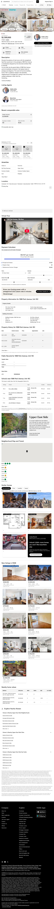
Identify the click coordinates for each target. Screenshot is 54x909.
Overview (11, 5)
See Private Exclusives (35, 554)
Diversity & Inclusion (23, 838)
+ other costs (8, 53)
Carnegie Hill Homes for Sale (8, 718)
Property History (30, 5)
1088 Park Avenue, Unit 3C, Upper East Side (8, 698)
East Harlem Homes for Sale (8, 720)
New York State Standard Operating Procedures (11, 899)
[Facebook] (5, 861)
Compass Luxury (23, 825)
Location (16, 5)
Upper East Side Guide (34, 433)
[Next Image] (25, 500)
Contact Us (4, 823)
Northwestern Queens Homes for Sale (10, 723)
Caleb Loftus (44, 36)
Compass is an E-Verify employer (25, 867)
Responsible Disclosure (12, 867)
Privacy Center (34, 865)
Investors (4, 817)
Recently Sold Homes (24, 855)
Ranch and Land (23, 851)
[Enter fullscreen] (50, 187)
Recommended (6, 488)
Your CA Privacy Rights (35, 868)
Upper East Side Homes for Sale (9, 726)
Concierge (21, 811)
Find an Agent (22, 828)
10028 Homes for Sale (7, 754)
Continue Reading (6, 80)
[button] (1, 1)
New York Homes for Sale (8, 740)
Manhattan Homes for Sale (8, 737)
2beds (3, 39)
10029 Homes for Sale (7, 757)
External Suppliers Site (24, 853)
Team (3, 813)
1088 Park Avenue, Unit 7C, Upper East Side (8, 702)
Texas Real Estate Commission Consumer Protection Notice (14, 895)
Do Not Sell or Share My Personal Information (12, 865)
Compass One (22, 821)
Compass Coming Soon (24, 815)
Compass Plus (22, 834)
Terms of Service (27, 865)
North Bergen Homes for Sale (9, 745)
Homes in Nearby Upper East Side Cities (13, 732)
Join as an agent (5, 819)
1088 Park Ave (11, 43)
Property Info (22, 5)
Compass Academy (23, 832)
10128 (32, 183)
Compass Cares (22, 836)
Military (20, 849)
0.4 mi (48, 389)
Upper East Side (18, 41)
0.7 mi (48, 403)
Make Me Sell (22, 823)
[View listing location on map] (28, 37)
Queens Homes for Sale (7, 735)
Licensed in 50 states (6, 906)
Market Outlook (22, 819)
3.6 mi (48, 393)
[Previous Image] (4, 500)
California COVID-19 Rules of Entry (20, 868)
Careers (3, 821)
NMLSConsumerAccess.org (23, 905)
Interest (29, 271)
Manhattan (20, 183)
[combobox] (23, 1)
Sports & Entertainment (24, 846)
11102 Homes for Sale (7, 765)
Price (14, 488)
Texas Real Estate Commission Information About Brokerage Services (16, 894)
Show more (5, 728)
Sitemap (21, 857)
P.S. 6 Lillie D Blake (13, 389)
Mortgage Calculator (24, 830)
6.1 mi (48, 398)
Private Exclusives (23, 813)
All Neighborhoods (33, 434)
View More (4, 176)
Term (3, 271)
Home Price (4, 277)
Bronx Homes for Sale (7, 743)
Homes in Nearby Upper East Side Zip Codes (15, 752)
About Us (4, 811)
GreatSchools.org (22, 408)
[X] (8, 861)
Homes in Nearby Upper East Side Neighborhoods (16, 713)
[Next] (52, 19)
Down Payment (31, 277)
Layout (26, 488)
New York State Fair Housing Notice (9, 898)
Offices (3, 825)
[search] (37, 1)
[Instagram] (3, 861)
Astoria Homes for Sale (7, 715)
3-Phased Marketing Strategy (26, 817)
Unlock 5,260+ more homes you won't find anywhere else (39, 544)
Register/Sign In (49, 1)
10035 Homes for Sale (7, 760)
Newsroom (4, 828)
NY (7, 183)
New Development (23, 842)
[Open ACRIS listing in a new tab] (43, 340)
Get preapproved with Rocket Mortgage (43, 45)
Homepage (4, 183)
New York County (13, 183)
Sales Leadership (5, 815)
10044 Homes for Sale (7, 762)
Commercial (21, 844)
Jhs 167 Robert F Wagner (14, 403)
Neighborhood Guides (24, 840)
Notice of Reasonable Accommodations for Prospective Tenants (15, 900)
